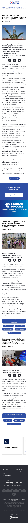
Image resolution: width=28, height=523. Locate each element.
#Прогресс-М (14, 178)
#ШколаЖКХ (20, 325)
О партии (5, 469)
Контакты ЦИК (19, 472)
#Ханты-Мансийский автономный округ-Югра (14, 321)
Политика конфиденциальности (14, 506)
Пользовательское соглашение (14, 505)
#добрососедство (14, 332)
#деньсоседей (20, 329)
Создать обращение (14, 195)
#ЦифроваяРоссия (14, 424)
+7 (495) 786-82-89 (14, 483)
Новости (20, 7)
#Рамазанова (8, 325)
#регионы (7, 420)
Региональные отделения (6, 472)
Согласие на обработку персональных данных (14, 510)
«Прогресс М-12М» (12, 72)
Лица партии (18, 469)
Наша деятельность (12, 7)
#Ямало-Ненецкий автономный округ (14, 416)
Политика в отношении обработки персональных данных (14, 508)
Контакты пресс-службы (7, 476)
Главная (3, 7)
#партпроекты (8, 329)
